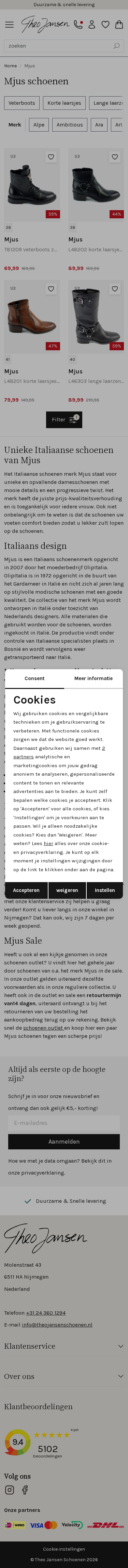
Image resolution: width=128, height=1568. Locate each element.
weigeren (67, 890)
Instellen (105, 890)
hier (48, 843)
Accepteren (26, 890)
